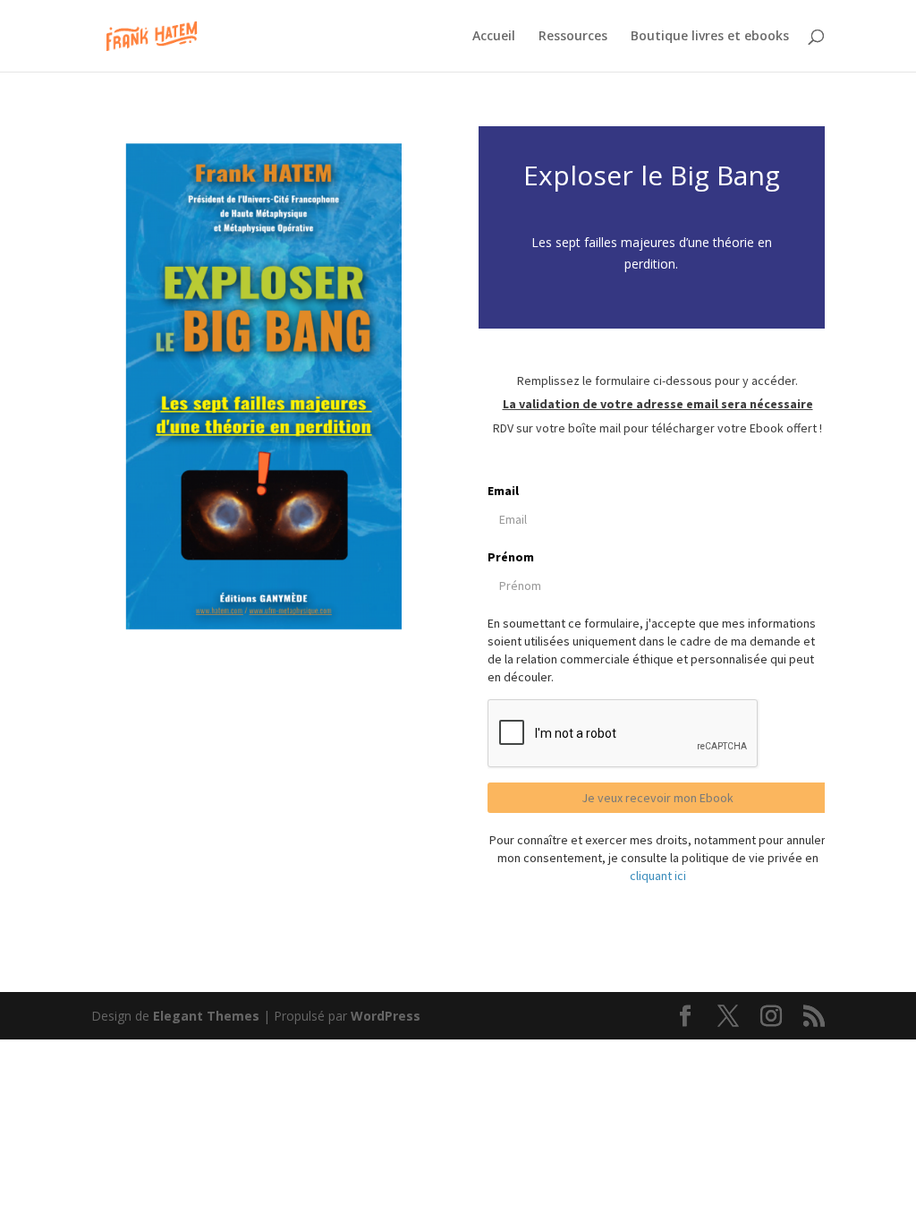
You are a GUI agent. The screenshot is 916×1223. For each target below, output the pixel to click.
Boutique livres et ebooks (710, 37)
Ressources (573, 37)
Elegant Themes (206, 1015)
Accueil (493, 37)
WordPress (385, 1015)
